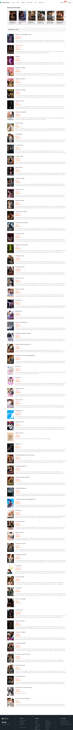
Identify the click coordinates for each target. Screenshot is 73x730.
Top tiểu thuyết (37, 724)
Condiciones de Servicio (65, 720)
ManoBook (8, 724)
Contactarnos (22, 724)
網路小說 (36, 727)
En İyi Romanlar (48, 724)
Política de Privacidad (64, 722)
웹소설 (36, 722)
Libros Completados (23, 727)
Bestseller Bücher (48, 722)
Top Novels (37, 720)
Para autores (22, 722)
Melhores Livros (48, 727)
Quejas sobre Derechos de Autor (66, 724)
